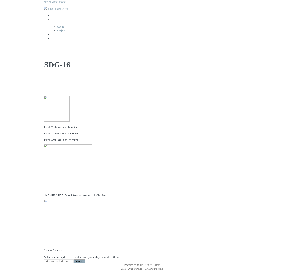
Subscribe (79, 261)
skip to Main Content (54, 1)
